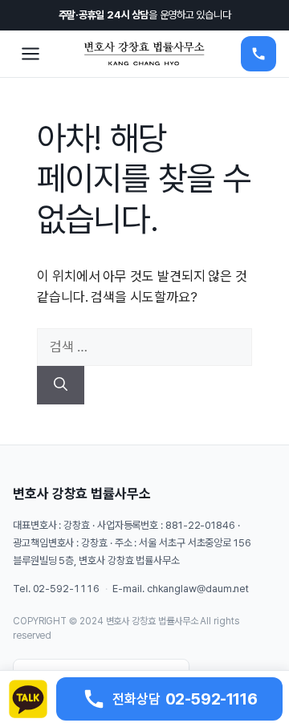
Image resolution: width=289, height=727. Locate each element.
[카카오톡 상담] (28, 699)
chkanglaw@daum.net (198, 589)
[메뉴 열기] (30, 53)
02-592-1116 (66, 589)
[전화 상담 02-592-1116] (258, 53)
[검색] (60, 385)
